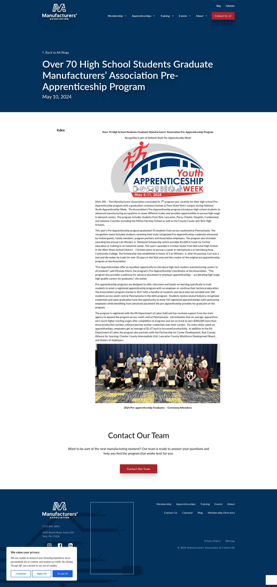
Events (183, 15)
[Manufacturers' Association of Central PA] (59, 12)
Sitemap (230, 540)
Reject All (41, 573)
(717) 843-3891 (51, 526)
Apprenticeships (141, 15)
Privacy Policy (212, 540)
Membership (115, 15)
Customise (21, 573)
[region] (41, 564)
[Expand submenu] (125, 15)
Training (165, 15)
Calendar (230, 5)
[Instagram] (49, 545)
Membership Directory (221, 512)
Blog (218, 5)
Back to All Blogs (57, 52)
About (199, 15)
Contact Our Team (138, 469)
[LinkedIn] (70, 545)
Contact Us (221, 15)
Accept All (62, 573)
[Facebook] (60, 545)
